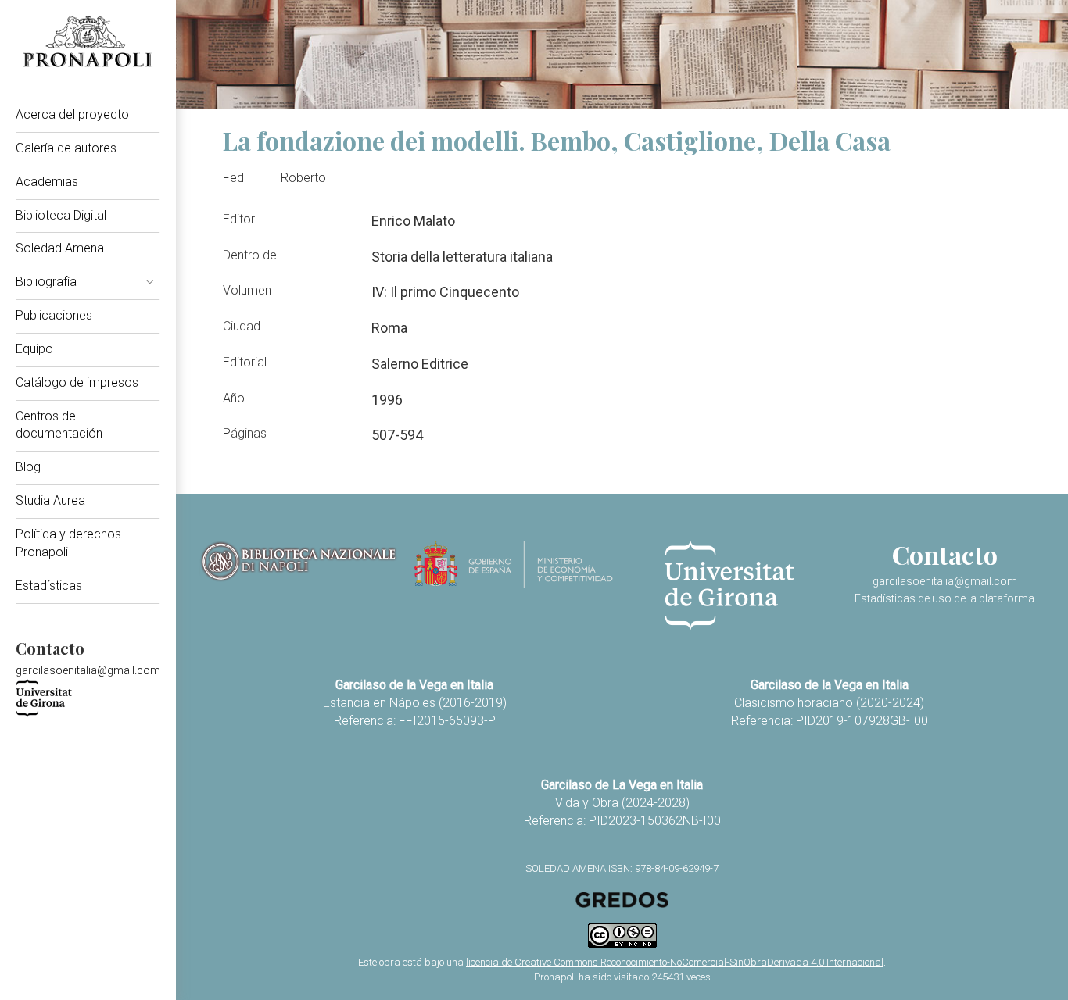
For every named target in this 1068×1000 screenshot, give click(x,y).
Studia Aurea (50, 500)
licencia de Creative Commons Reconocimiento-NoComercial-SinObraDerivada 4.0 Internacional (674, 962)
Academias (47, 181)
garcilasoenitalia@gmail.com (88, 670)
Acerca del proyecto (72, 114)
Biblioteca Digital (61, 215)
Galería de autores (66, 148)
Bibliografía (46, 281)
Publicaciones (54, 315)
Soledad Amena (60, 248)
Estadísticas (49, 585)
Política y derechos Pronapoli (68, 543)
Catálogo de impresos (77, 382)
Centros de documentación (59, 425)
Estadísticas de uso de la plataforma (944, 598)
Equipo (34, 348)
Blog (28, 466)
